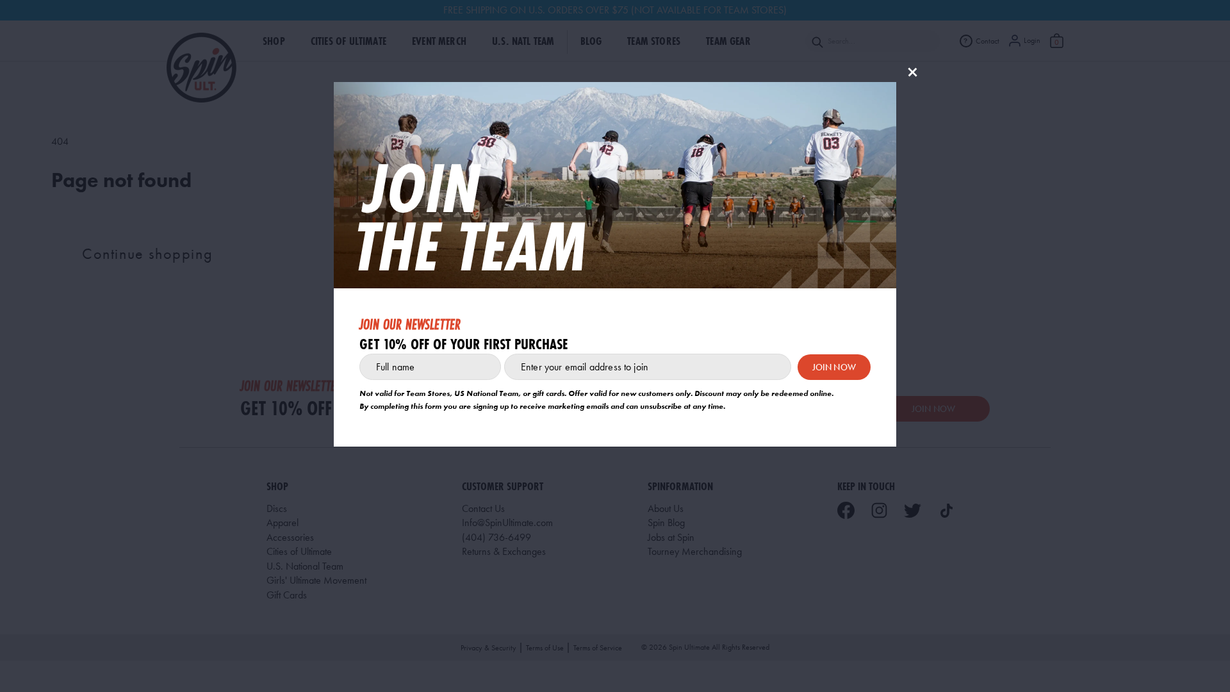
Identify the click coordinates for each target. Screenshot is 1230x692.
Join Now (834, 367)
